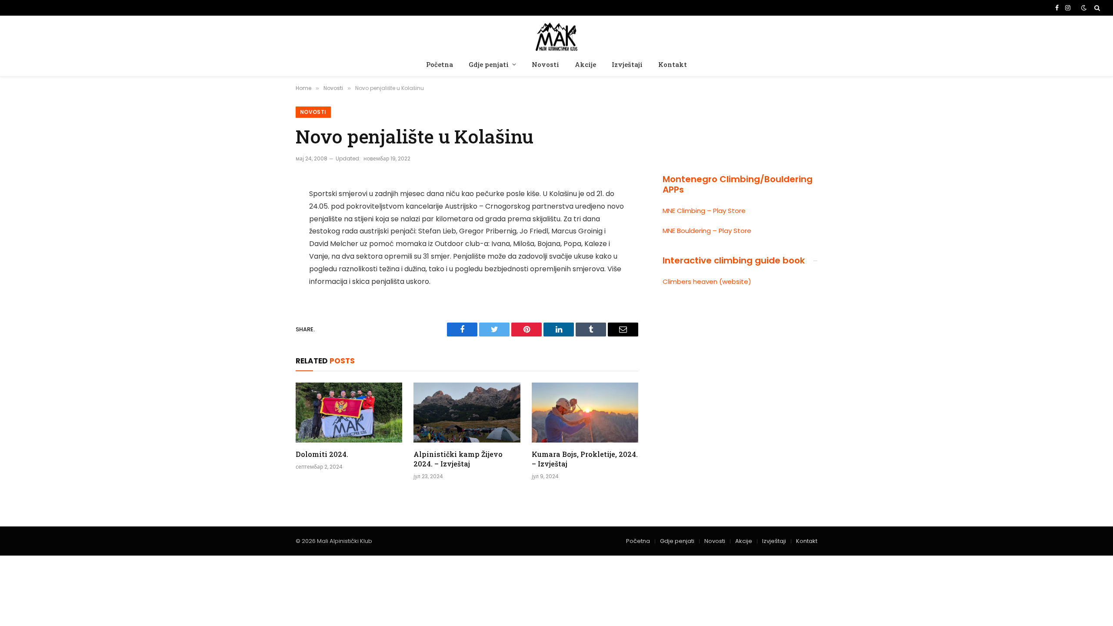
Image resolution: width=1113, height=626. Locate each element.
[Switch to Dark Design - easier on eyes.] (1084, 8)
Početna (439, 64)
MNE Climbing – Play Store (704, 210)
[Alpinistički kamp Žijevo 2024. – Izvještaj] (466, 413)
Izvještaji (627, 64)
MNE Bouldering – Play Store (707, 230)
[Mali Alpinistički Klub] (556, 35)
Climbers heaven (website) (707, 281)
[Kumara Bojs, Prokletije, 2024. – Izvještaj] (585, 413)
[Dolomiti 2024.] (349, 413)
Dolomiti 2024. (322, 454)
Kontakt (672, 64)
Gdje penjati (489, 64)
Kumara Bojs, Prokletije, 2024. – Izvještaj (585, 459)
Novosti (545, 64)
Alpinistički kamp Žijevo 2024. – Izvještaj (458, 459)
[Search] (1096, 8)
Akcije (585, 64)
